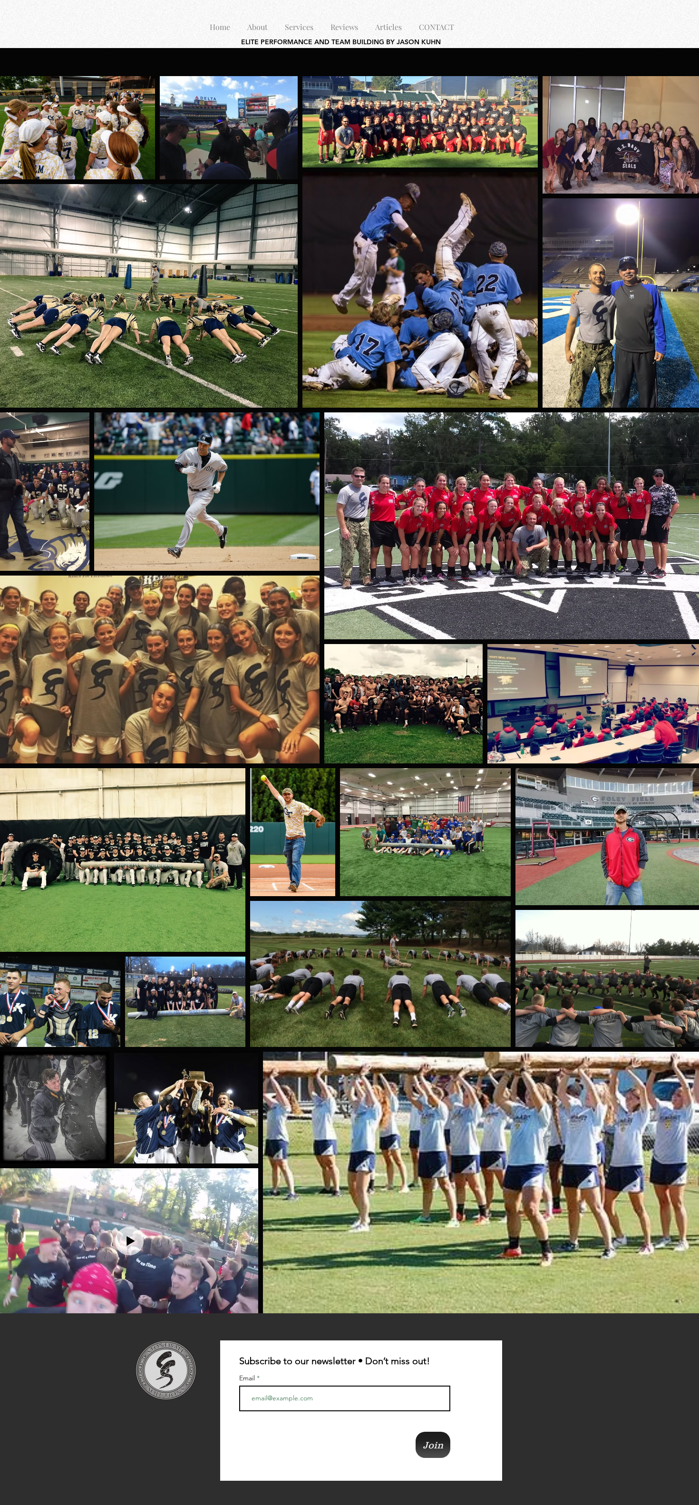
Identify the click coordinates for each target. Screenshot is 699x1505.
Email (248, 1378)
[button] (257, 23)
